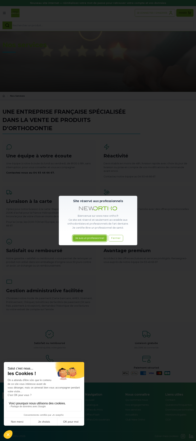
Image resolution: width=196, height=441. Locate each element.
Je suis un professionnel (89, 238)
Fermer (116, 238)
